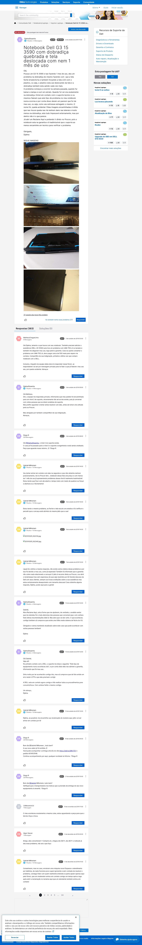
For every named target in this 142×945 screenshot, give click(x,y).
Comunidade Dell (25, 23)
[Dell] (15, 23)
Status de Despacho (104, 55)
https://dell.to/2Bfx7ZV (67, 751)
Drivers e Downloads (105, 43)
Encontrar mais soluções (110, 148)
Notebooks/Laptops (41, 23)
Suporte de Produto (104, 51)
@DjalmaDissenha (32, 443)
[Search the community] (71, 15)
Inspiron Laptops (57, 23)
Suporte (76, 2)
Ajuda (106, 7)
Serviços (66, 2)
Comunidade (88, 2)
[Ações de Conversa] (85, 40)
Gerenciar (15, 937)
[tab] (24, 328)
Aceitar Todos (69, 937)
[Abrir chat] (126, 939)
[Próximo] (73, 895)
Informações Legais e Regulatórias (104, 938)
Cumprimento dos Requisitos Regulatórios (32, 942)
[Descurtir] (26, 320)
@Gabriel (32, 783)
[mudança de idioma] (96, 7)
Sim (112, 77)
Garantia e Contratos (105, 47)
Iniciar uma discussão (78, 29)
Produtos (44, 2)
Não (100, 77)
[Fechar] (75, 917)
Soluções (55, 2)
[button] (32, 536)
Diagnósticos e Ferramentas (107, 40)
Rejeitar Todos (52, 937)
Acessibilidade (7, 942)
